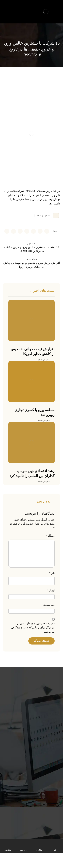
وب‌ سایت (49, 604)
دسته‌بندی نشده (43, 215)
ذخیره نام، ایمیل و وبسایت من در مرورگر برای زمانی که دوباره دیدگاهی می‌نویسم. (33, 627)
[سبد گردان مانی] (46, 12)
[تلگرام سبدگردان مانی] (6, 8)
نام (52, 573)
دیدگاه (50, 535)
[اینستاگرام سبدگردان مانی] (12, 8)
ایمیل (51, 590)
